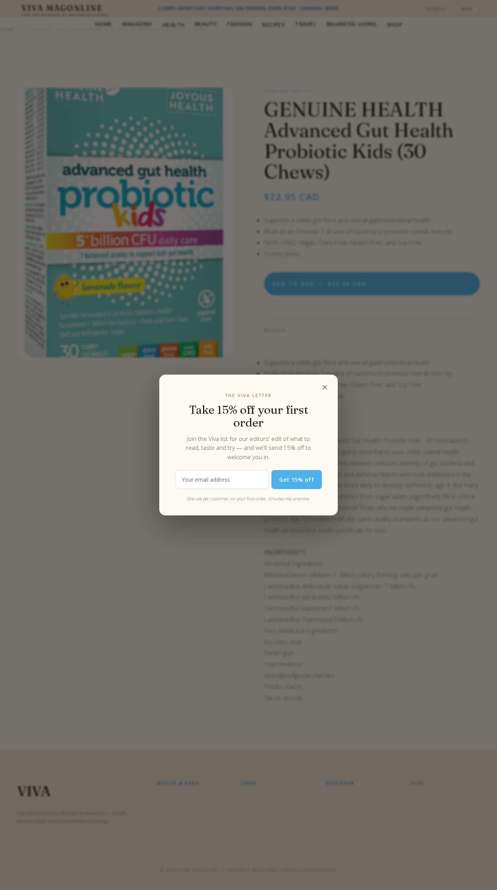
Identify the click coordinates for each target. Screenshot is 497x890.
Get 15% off (296, 479)
